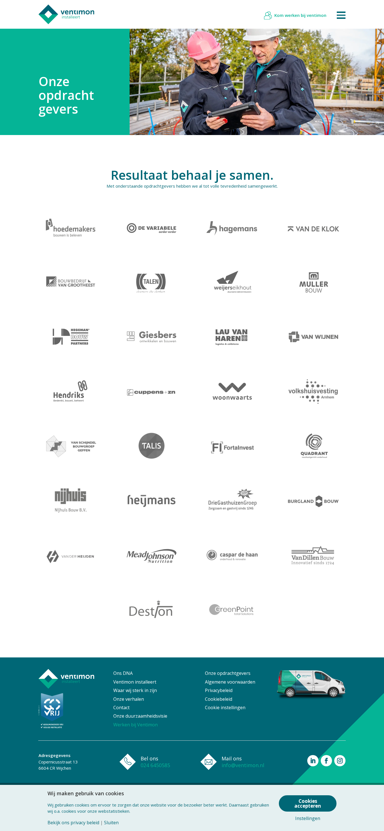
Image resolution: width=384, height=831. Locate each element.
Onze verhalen (128, 699)
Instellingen (307, 818)
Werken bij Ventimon (135, 725)
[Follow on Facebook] (326, 760)
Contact (121, 707)
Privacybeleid (218, 690)
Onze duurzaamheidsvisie (140, 716)
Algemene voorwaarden (230, 682)
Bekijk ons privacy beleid (73, 822)
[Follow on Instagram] (339, 760)
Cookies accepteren (307, 803)
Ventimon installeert (134, 682)
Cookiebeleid (218, 699)
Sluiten (111, 822)
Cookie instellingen (225, 707)
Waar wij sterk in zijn (135, 690)
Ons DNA (123, 673)
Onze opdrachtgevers (227, 673)
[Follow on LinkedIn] (313, 760)
